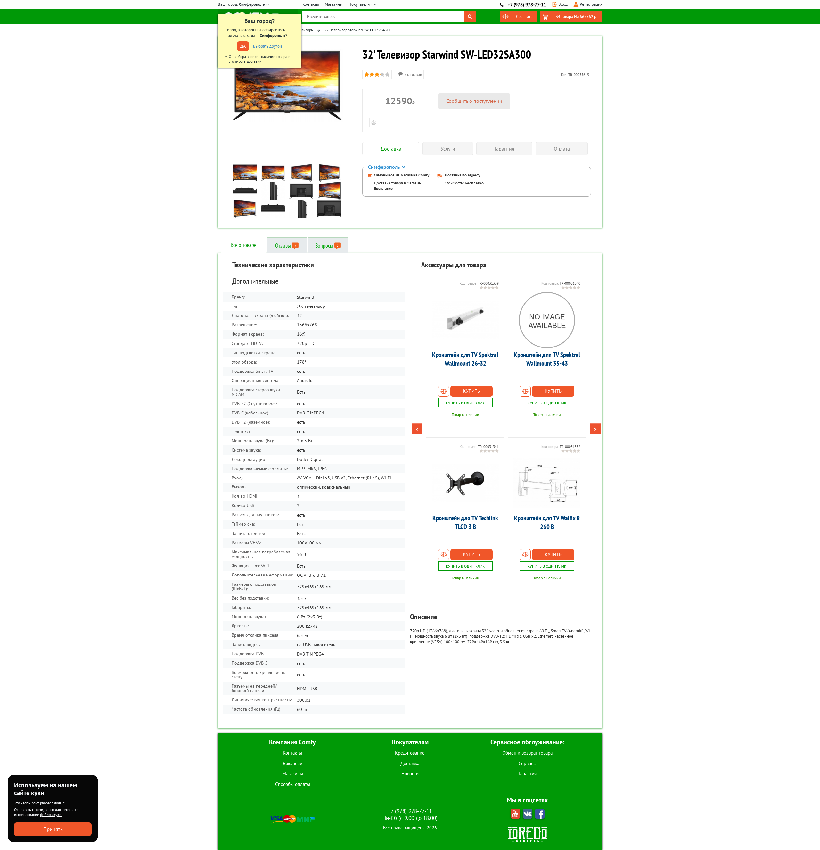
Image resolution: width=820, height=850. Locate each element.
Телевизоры (304, 30)
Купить (471, 391)
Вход (563, 4)
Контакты (310, 4)
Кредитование (410, 753)
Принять (53, 829)
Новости (410, 774)
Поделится (574, 645)
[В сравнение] (443, 391)
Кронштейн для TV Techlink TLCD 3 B (465, 522)
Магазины (334, 4)
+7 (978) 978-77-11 (527, 5)
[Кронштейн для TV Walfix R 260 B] (546, 483)
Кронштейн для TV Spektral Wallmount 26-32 (465, 359)
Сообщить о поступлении (474, 101)
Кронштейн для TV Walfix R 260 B (547, 522)
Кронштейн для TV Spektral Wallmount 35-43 (547, 359)
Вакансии (292, 763)
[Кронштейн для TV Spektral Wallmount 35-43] (546, 320)
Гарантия (528, 774)
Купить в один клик (465, 402)
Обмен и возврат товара (527, 753)
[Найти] (470, 16)
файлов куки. (51, 814)
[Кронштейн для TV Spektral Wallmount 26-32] (465, 320)
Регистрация (591, 4)
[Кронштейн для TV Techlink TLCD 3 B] (465, 483)
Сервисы (528, 763)
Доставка (409, 763)
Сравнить (524, 16)
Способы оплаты (292, 784)
